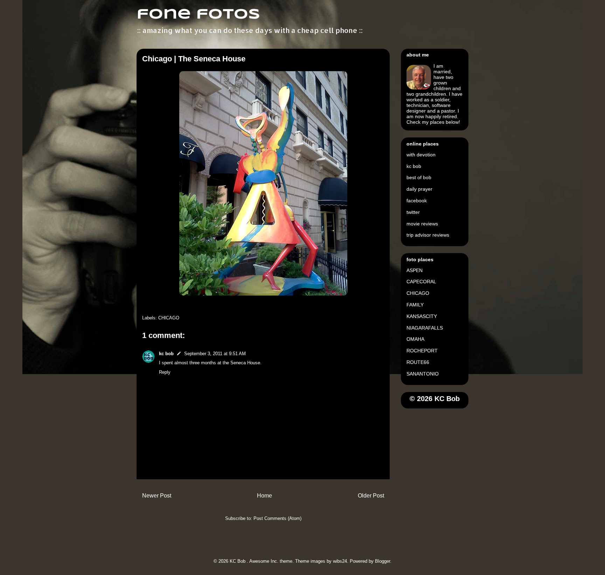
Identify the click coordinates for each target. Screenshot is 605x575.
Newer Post (156, 496)
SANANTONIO (422, 374)
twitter (413, 212)
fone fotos (198, 14)
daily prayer (419, 189)
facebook (416, 200)
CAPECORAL (421, 281)
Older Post (371, 496)
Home (264, 496)
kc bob (166, 353)
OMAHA (415, 339)
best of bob (418, 177)
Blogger (382, 561)
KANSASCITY (421, 316)
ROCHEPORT (422, 350)
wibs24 (340, 561)
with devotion (421, 154)
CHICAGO (168, 317)
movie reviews (422, 223)
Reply (165, 372)
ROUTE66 (417, 362)
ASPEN (414, 270)
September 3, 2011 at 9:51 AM (215, 353)
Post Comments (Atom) (277, 518)
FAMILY (415, 304)
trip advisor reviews (427, 235)
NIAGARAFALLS (424, 328)
